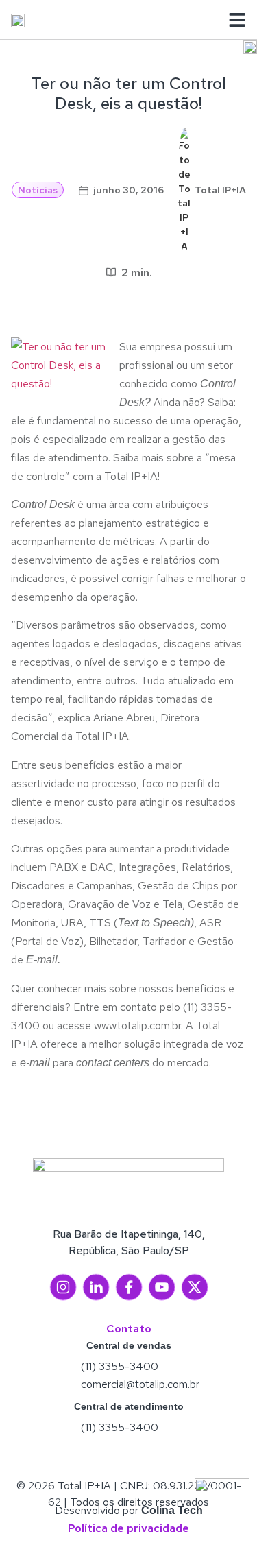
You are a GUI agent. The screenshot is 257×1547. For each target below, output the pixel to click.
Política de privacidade (128, 1528)
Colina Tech (172, 1510)
